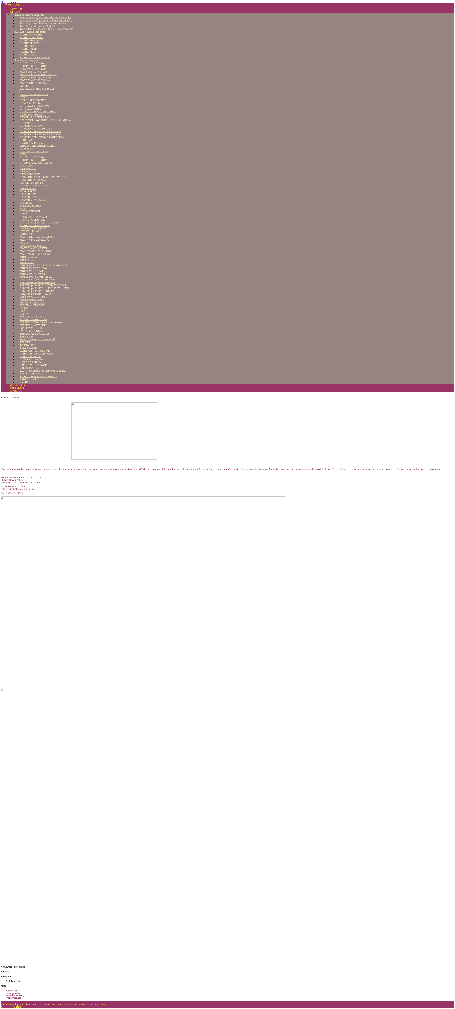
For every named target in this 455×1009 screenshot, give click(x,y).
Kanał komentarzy (15, 995)
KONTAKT (16, 390)
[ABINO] (13, 4)
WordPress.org (13, 998)
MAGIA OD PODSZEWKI (34, 239)
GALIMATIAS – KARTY (34, 151)
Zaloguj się (11, 991)
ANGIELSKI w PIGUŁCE (34, 94)
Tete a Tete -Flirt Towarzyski (37, 339)
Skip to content (9, 2)
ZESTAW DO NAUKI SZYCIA (37, 88)
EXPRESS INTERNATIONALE (37, 145)
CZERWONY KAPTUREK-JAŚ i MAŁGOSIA (45, 120)
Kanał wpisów (13, 993)
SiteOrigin (8, 1007)
